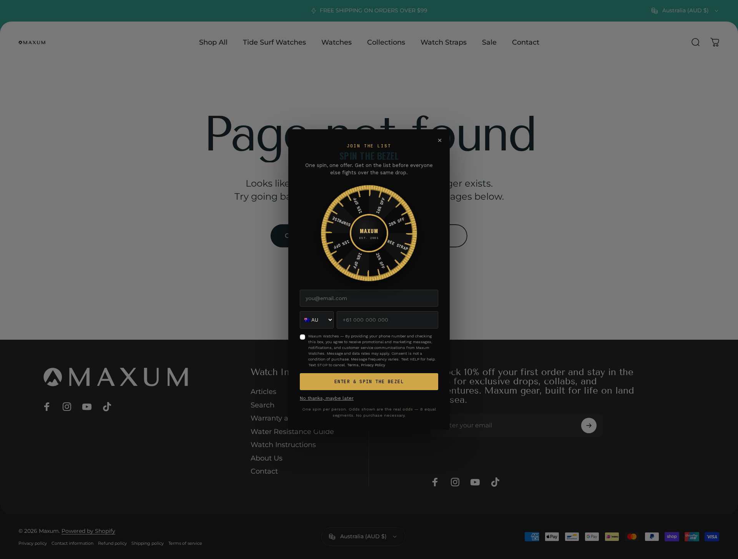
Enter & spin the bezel (369, 382)
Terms (353, 365)
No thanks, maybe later (327, 398)
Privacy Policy (373, 365)
